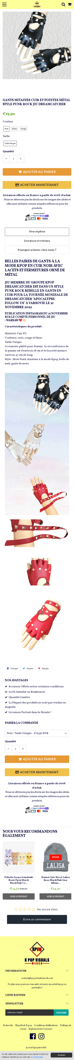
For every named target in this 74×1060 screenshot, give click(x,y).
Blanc (14, 129)
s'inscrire (61, 1012)
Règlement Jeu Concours (40, 1029)
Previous (6, 42)
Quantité (8, 151)
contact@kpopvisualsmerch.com (37, 978)
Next (68, 42)
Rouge (23, 129)
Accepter (61, 1055)
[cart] (69, 4)
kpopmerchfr (40, 1047)
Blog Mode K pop (23, 1025)
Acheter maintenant (39, 185)
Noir (6, 129)
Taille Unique (10, 143)
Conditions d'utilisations (46, 1025)
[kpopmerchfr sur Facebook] (33, 1038)
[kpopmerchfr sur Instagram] (41, 1038)
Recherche (8, 1025)
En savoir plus (37, 1057)
